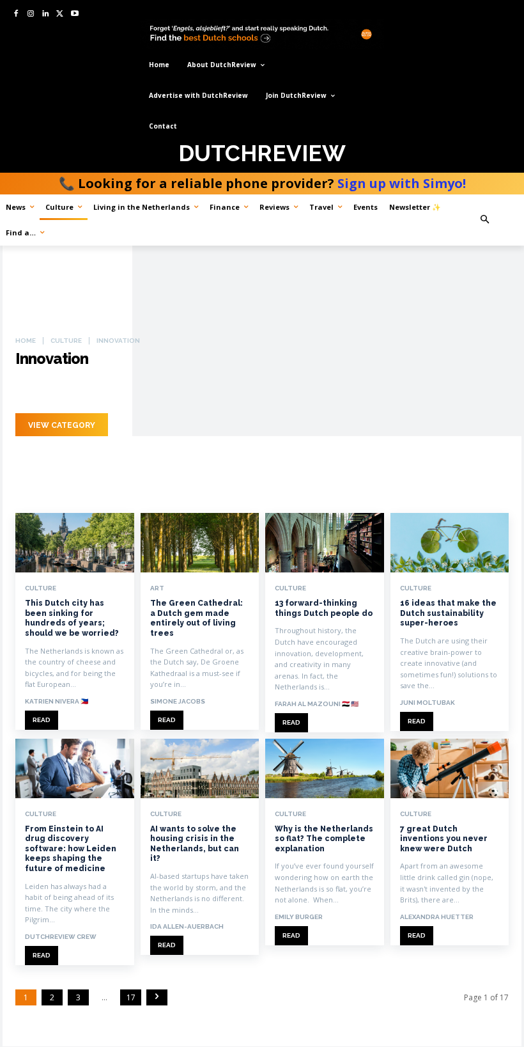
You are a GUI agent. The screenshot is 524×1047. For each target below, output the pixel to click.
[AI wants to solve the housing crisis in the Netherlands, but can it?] (200, 768)
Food (105, 390)
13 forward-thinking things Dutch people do (324, 608)
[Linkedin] (45, 14)
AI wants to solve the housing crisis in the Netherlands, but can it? (194, 843)
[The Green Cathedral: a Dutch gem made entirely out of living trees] (200, 542)
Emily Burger (299, 916)
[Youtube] (74, 14)
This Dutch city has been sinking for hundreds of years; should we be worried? (72, 618)
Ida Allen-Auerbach (187, 926)
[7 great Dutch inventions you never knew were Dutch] (449, 768)
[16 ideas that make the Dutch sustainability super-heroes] (449, 542)
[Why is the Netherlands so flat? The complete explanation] (324, 768)
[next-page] (156, 997)
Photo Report (307, 390)
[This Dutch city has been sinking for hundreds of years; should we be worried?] (74, 542)
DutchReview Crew (60, 936)
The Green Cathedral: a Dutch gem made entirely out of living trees (196, 618)
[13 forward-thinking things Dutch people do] (324, 542)
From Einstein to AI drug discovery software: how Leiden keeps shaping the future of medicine (70, 848)
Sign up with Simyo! (401, 183)
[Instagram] (31, 14)
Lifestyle (243, 390)
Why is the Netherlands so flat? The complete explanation (324, 838)
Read (41, 719)
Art (28, 390)
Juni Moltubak (427, 702)
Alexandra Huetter (437, 916)
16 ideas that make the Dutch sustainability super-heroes (448, 613)
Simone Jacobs (177, 701)
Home (25, 340)
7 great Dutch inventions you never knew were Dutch (444, 838)
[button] (498, 220)
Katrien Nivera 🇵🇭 (56, 701)
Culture (66, 340)
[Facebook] (16, 14)
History (145, 390)
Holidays (193, 390)
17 (131, 997)
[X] (59, 14)
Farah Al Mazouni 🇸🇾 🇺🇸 (316, 703)
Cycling (65, 390)
